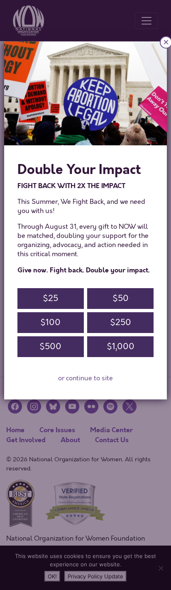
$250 (120, 322)
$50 (120, 298)
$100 (50, 322)
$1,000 (120, 346)
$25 (50, 298)
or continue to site (85, 378)
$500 (50, 346)
